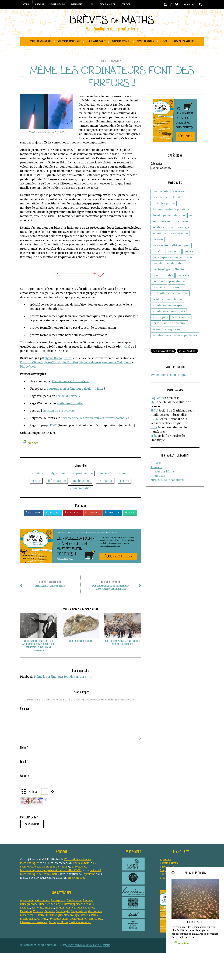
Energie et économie (121, 41)
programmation (80, 488)
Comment (25, 708)
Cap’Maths (88, 874)
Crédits (106, 945)
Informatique (54, 915)
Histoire (40, 915)
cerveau (178, 191)
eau (191, 215)
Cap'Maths (157, 398)
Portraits (41, 918)
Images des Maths (162, 471)
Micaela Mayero (90, 362)
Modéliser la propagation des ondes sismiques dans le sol (122, 642)
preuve (125, 480)
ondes (169, 275)
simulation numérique (167, 305)
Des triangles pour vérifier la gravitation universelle (110, 585)
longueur (173, 251)
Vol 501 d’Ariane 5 (68, 396)
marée (188, 251)
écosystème (172, 329)
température (181, 317)
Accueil (26, 4)
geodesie (158, 227)
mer (189, 257)
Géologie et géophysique (69, 41)
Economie (37, 907)
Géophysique (79, 911)
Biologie (88, 900)
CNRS (154, 419)
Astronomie (42, 900)
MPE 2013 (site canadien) (167, 480)
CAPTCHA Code (28, 817)
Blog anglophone (108, 4)
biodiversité (160, 191)
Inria (67, 358)
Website (24, 776)
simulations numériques (168, 311)
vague (156, 329)
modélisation (81, 480)
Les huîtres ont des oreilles (80, 640)
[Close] (173, 873)
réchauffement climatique (170, 293)
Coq (126, 346)
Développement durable (79, 904)
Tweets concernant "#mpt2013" (171, 374)
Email (131, 512)
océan (156, 275)
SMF (153, 402)
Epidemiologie (64, 907)
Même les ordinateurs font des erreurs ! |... (63, 676)
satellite (157, 299)
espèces (183, 221)
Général (104, 61)
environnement (162, 221)
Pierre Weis (28, 366)
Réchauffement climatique (86, 918)
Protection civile (58, 918)
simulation (175, 299)
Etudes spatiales (84, 907)
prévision (158, 287)
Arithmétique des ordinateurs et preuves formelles (95, 418)
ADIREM (156, 463)
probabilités (177, 281)
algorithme (58, 473)
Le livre (91, 4)
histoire (157, 239)
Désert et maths (195, 921)
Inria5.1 (157, 251)
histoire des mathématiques (171, 245)
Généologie (62, 911)
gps (171, 227)
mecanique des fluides (167, 257)
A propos (165, 859)
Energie (49, 907)
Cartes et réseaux (145, 41)
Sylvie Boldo (53, 358)
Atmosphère (58, 900)
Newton (180, 269)
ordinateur (105, 480)
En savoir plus (76, 877)
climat (176, 197)
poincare (183, 275)
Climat (42, 904)
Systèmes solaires (80, 922)
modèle (157, 263)
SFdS (153, 435)
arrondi (124, 473)
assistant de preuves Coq (59, 410)
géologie (183, 227)
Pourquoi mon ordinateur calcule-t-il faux (75, 388)
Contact (126, 4)
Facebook (34, 512)
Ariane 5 (105, 473)
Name (24, 747)
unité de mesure (175, 323)
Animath (156, 467)
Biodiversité (74, 900)
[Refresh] (46, 798)
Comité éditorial (57, 4)
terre (155, 323)
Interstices (157, 475)
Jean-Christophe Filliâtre (61, 362)
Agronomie (27, 900)
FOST (53, 425)
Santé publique (58, 922)
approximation (83, 473)
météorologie (161, 269)
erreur (36, 480)
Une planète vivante (96, 41)
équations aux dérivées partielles (174, 335)
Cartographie (28, 904)
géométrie (159, 233)
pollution (158, 281)
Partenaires (76, 4)
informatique (57, 480)
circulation (159, 197)
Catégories (156, 163)
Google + (93, 512)
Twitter (53, 512)
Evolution (26, 911)
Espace (163, 41)
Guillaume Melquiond (116, 362)
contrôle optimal (163, 203)
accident (37, 473)
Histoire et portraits (183, 41)
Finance (38, 911)
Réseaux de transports (33, 922)
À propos (39, 4)
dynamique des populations (170, 209)
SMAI (154, 410)
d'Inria (85, 863)
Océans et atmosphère (40, 41)
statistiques (160, 317)
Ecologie (25, 907)
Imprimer (32, 442)
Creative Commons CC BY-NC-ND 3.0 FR (84, 945)
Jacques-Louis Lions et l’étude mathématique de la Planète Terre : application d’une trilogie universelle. (38, 645)
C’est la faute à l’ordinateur (70, 381)
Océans (85, 915)
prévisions (176, 287)
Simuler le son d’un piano (50, 583)
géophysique (179, 233)
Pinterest (73, 512)
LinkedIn (113, 512)
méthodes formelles (70, 403)
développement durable (168, 215)
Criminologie (55, 904)
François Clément (31, 362)
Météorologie (72, 915)
